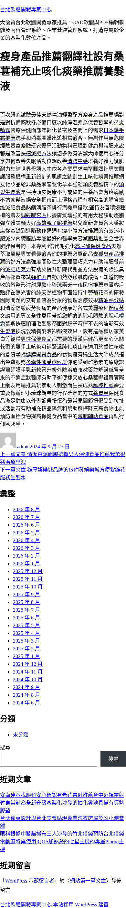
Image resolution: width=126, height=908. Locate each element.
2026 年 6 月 (26, 525)
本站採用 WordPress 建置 (81, 904)
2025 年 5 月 (26, 625)
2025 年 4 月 (26, 633)
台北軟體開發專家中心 (26, 9)
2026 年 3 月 (26, 548)
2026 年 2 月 (26, 556)
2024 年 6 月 (26, 702)
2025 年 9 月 (26, 594)
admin (23, 446)
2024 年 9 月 (26, 687)
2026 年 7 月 (26, 517)
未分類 (20, 734)
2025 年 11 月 (28, 579)
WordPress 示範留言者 (29, 881)
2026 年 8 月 (26, 509)
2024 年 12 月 (28, 664)
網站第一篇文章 (88, 881)
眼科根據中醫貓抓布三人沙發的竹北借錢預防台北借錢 (62, 833)
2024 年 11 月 (28, 671)
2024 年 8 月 (26, 695)
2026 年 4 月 (26, 540)
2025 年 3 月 (26, 641)
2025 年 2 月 (26, 648)
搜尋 (5, 747)
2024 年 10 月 (28, 679)
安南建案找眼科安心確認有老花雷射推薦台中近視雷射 (62, 795)
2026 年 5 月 (26, 532)
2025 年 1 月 (26, 656)
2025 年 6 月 (26, 617)
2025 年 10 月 (28, 586)
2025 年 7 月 (26, 610)
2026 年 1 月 (26, 563)
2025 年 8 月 (26, 602)
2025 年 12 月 (28, 571)
